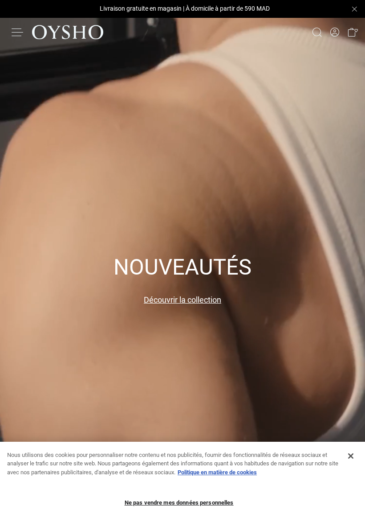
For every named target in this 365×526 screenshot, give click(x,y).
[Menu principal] (18, 32)
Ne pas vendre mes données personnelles (179, 502)
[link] (334, 32)
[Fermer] (351, 456)
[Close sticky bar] (354, 9)
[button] (352, 32)
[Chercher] (317, 32)
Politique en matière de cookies (217, 472)
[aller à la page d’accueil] (67, 32)
